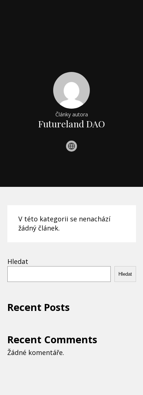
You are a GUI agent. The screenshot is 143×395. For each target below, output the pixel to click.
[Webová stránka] (71, 146)
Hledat (17, 261)
